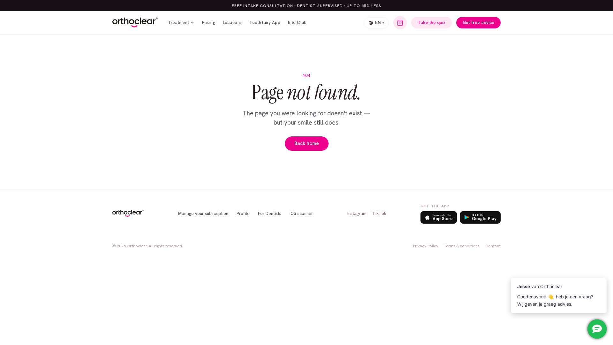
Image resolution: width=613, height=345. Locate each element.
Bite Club (297, 22)
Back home (306, 143)
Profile (243, 213)
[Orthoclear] (135, 23)
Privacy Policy (425, 246)
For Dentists (269, 213)
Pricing (208, 22)
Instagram (357, 213)
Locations (232, 22)
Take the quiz (431, 22)
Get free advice (478, 22)
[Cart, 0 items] (400, 22)
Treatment (178, 22)
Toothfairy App (264, 22)
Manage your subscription (203, 213)
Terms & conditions (462, 246)
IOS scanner (301, 213)
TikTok (379, 213)
